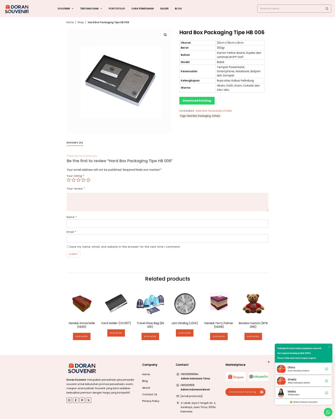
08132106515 (188, 385)
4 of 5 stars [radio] (83, 180)
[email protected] (192, 396)
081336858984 (190, 374)
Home (146, 374)
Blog (145, 381)
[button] (165, 35)
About (146, 388)
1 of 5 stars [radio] (69, 180)
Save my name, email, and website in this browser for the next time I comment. (125, 247)
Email (71, 232)
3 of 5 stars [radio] (78, 180)
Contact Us (149, 394)
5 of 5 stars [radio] (88, 180)
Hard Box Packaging (209, 110)
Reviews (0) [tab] (75, 142)
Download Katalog (197, 101)
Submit (73, 254)
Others (227, 110)
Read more (82, 336)
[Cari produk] (326, 8)
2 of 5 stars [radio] (74, 180)
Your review (76, 188)
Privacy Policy (150, 401)
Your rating (75, 176)
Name (72, 217)
